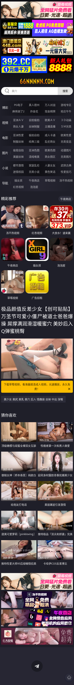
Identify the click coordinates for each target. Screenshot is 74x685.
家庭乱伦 (34, 165)
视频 (5, 123)
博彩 (5, 108)
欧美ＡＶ (50, 120)
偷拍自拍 (34, 135)
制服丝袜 (18, 141)
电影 (5, 138)
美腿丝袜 (18, 156)
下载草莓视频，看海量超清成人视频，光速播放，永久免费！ (37, 387)
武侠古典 (66, 165)
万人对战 (50, 105)
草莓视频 (50, 180)
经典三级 (34, 141)
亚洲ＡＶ (18, 120)
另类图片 (66, 156)
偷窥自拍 (18, 150)
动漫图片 (66, 150)
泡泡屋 (34, 187)
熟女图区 (50, 156)
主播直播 (50, 126)
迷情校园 (18, 172)
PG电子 (18, 105)
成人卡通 (50, 135)
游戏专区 (66, 105)
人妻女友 (50, 165)
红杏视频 (18, 187)
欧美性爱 (66, 135)
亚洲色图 (34, 150)
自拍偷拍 (34, 120)
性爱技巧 (66, 172)
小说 (5, 168)
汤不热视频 (66, 180)
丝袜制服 (34, 126)
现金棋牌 (50, 111)
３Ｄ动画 (66, 120)
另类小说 (34, 172)
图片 (5, 153)
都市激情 (18, 165)
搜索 (65, 91)
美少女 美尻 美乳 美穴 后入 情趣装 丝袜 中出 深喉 (33, 399)
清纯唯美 (34, 156)
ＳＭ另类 (66, 126)
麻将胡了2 (18, 111)
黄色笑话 (50, 172)
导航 (5, 183)
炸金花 (34, 111)
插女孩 (18, 180)
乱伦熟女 (50, 141)
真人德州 (34, 105)
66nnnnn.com (37, 81)
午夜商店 (34, 180)
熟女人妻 (18, 126)
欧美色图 (50, 150)
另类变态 (66, 141)
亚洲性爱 (18, 135)
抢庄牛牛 (66, 111)
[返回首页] (69, 677)
